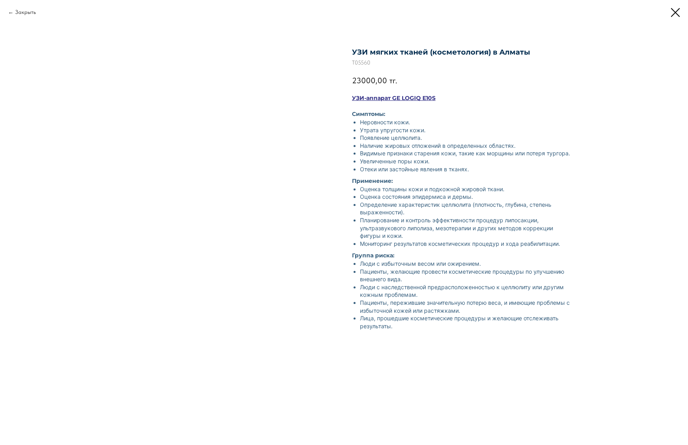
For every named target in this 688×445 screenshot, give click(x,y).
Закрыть (25, 12)
